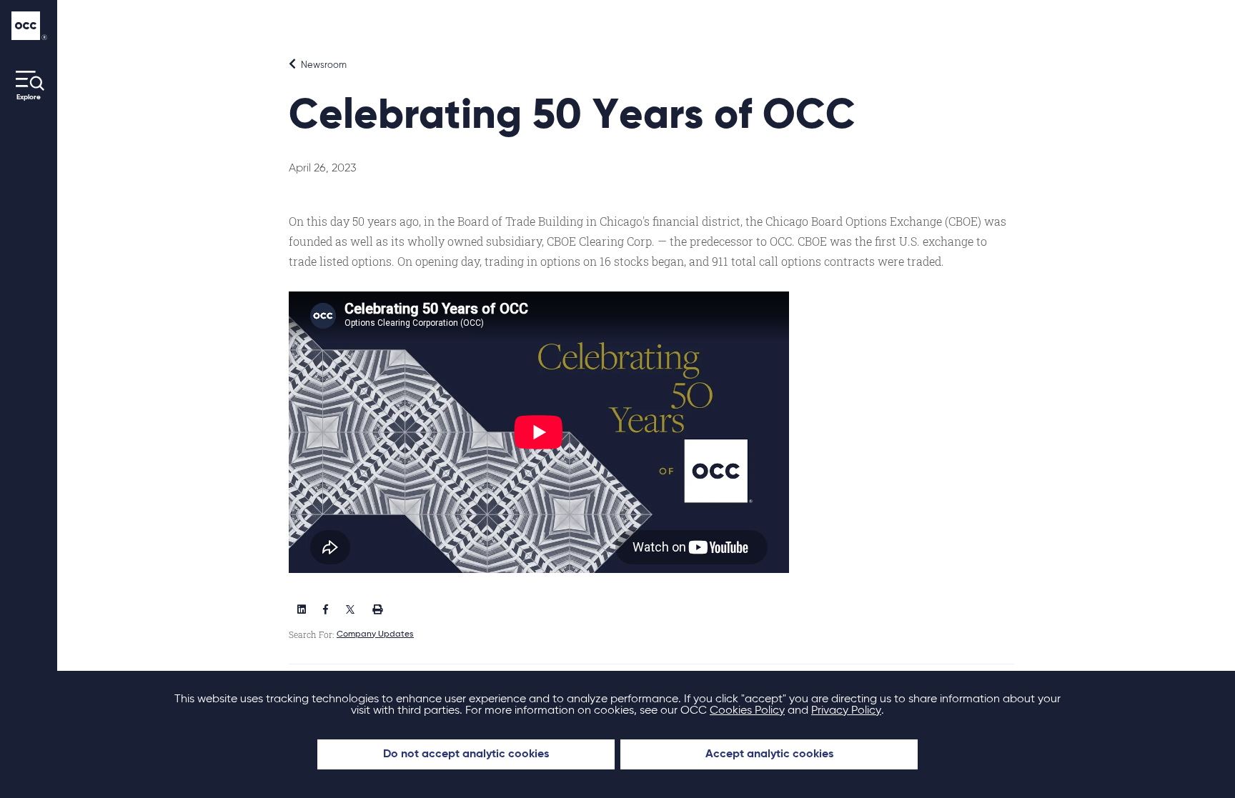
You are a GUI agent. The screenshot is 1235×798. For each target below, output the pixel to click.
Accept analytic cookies (769, 754)
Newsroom (323, 65)
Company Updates (375, 634)
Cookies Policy (747, 711)
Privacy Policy (846, 711)
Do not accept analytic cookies (466, 754)
